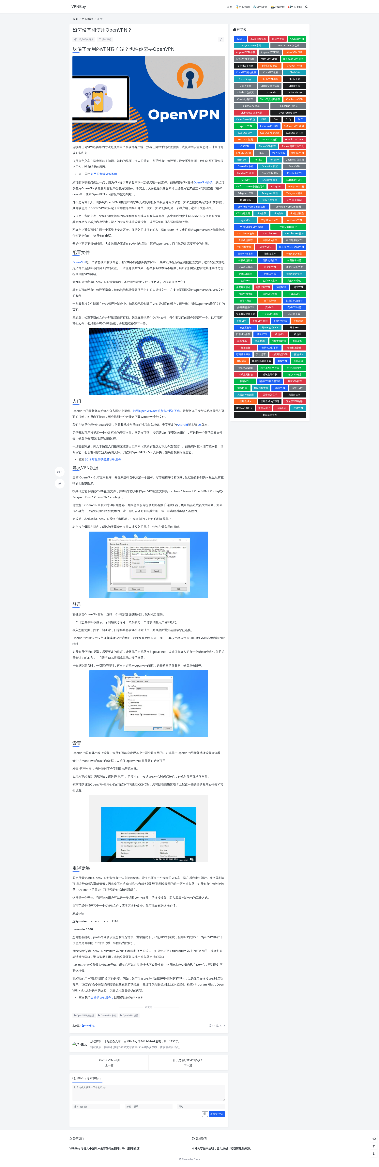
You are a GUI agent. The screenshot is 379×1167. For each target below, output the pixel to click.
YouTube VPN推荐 (294, 233)
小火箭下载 (294, 314)
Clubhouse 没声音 (288, 106)
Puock (196, 1159)
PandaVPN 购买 (270, 173)
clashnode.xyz (294, 92)
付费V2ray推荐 (294, 253)
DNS (263, 119)
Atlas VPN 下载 (294, 52)
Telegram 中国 (296, 186)
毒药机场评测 (243, 354)
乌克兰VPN (265, 247)
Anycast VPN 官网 (251, 45)
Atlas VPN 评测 (269, 59)
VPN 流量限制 (294, 200)
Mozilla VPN (297, 153)
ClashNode (270, 92)
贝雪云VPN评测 (245, 394)
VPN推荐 (261, 213)
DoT (300, 119)
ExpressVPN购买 (269, 126)
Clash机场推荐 (245, 99)
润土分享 (261, 354)
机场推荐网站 (279, 341)
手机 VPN (241, 320)
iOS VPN (244, 146)
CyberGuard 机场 (245, 119)
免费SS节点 (270, 273)
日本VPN (294, 327)
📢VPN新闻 (295, 7)
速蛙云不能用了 (244, 408)
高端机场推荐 (270, 414)
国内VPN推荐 (270, 294)
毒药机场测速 (294, 347)
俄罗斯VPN (270, 267)
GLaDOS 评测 (245, 139)
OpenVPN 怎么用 (85, 1015)
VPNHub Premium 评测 (288, 206)
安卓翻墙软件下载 (245, 314)
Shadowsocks (270, 179)
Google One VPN (294, 139)
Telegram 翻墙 (294, 193)
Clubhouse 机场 (251, 106)
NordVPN (274, 159)
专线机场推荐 (245, 240)
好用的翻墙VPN (245, 307)
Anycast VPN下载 (270, 52)
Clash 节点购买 (245, 92)
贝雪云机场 (294, 394)
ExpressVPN (245, 126)
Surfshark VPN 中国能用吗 (250, 186)
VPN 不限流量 (270, 200)
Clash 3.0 (295, 72)
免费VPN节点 (294, 280)
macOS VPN (278, 153)
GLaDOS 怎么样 (294, 132)
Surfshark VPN (294, 179)
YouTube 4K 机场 (245, 233)
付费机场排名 (245, 260)
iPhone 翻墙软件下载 (292, 146)
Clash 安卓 (245, 85)
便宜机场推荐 (245, 267)
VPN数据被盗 (297, 213)
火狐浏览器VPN (280, 354)
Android (182, 425)
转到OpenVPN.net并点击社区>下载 (156, 411)
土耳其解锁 (270, 300)
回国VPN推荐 (245, 294)
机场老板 (297, 341)
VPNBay (132, 1041)
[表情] (205, 1114)
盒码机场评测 (245, 367)
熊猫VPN (298, 354)
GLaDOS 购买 (270, 139)
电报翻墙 (241, 361)
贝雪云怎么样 (270, 394)
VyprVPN (245, 220)
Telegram (276, 186)
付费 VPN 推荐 (245, 253)
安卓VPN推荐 (294, 307)
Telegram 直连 (270, 193)
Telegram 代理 (245, 193)
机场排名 (242, 341)
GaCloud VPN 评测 (294, 126)
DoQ (288, 119)
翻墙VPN (245, 381)
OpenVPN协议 (203, 182)
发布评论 (218, 1114)
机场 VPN (262, 334)
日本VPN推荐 (243, 334)
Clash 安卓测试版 (270, 85)
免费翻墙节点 (243, 287)
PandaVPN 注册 (245, 173)
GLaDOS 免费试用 (270, 132)
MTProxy (241, 159)
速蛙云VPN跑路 (294, 401)
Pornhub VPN (294, 173)
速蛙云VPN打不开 (270, 401)
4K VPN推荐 (278, 38)
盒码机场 (298, 361)
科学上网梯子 (270, 374)
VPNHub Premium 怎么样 (251, 206)
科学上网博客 (294, 367)
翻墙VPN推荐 (295, 381)
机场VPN (279, 334)
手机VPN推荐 (280, 320)
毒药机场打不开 (270, 347)
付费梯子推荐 (294, 260)
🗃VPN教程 (277, 7)
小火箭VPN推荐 (270, 314)
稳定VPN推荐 (294, 374)
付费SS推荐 (270, 253)
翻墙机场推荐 (261, 388)
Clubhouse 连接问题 (251, 112)
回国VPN (298, 287)
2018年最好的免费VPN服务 (103, 459)
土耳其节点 (245, 300)
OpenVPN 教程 (108, 1015)
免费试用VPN (263, 287)
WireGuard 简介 (288, 226)
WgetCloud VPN (270, 220)
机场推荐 (260, 341)
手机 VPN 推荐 (260, 320)
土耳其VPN (294, 294)
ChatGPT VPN (294, 65)
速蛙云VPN (245, 401)
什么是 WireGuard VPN (291, 247)
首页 (230, 7)
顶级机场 (281, 408)
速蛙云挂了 (264, 408)
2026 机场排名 (258, 38)
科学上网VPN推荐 (270, 367)
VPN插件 (278, 213)
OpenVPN (79, 262)
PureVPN (245, 179)
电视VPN (282, 361)
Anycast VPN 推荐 (245, 52)
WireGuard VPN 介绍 (251, 226)
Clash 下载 (294, 79)
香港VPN (298, 408)
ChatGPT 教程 (270, 72)
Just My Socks (243, 153)
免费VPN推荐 (270, 280)
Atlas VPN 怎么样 (245, 59)
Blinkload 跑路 (270, 65)
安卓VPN (270, 307)
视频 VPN (280, 388)
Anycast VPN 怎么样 (288, 45)
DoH (276, 119)
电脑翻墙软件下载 (261, 361)
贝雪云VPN (297, 388)
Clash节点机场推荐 (270, 99)
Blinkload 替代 (245, 65)
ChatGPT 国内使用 (246, 72)
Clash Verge (245, 79)
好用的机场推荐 (294, 300)
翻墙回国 (242, 388)
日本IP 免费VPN (270, 327)
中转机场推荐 (244, 247)
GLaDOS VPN (245, 132)
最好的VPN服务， (102, 997)
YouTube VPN (270, 233)
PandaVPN (294, 166)
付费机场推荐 (270, 260)
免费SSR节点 (245, 273)
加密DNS (281, 287)
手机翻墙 (298, 320)
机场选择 (245, 347)
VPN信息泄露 (243, 213)
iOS (199, 425)
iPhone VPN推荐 (267, 146)
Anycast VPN (297, 38)
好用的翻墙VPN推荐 (104, 174)
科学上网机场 (245, 374)
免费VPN (245, 280)
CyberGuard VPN (288, 112)
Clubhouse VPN (294, 99)
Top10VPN (245, 200)
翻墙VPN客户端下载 (269, 381)
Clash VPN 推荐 (270, 79)
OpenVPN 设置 (130, 1015)
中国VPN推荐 (270, 240)
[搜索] (307, 6)
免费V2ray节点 (294, 273)
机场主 (297, 334)
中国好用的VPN (294, 240)
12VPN (240, 38)
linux (261, 153)
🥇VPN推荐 (243, 7)
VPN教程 (87, 19)
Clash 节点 (294, 85)
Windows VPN (294, 220)
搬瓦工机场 (245, 327)
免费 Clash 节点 (294, 267)
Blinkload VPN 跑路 (293, 59)
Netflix (258, 159)
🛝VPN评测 (260, 7)
